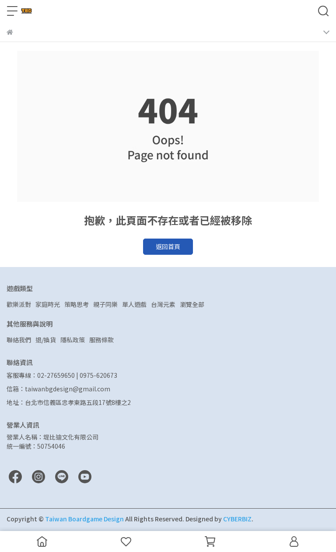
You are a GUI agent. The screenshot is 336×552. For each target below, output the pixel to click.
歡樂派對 (19, 304)
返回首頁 (168, 246)
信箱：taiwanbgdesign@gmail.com (58, 388)
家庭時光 (47, 304)
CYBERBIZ (237, 518)
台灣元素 (163, 304)
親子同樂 (105, 304)
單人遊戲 (134, 304)
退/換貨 (45, 339)
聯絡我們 (19, 339)
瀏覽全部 (192, 304)
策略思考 (76, 304)
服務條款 (101, 339)
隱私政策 (72, 339)
